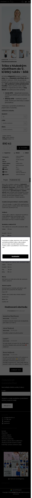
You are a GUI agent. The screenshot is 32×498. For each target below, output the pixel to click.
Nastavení (15, 252)
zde (3, 247)
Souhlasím (15, 256)
